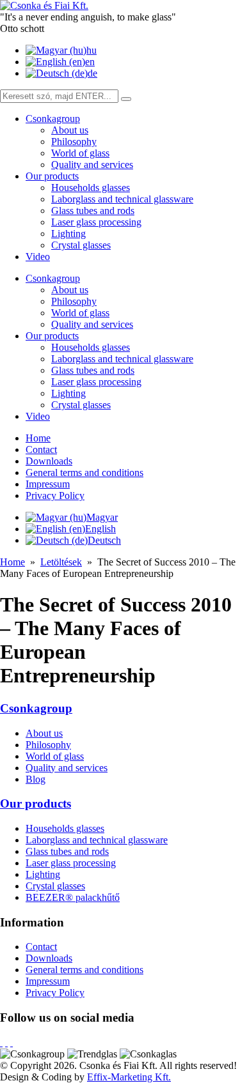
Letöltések (61, 562)
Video (38, 256)
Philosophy (74, 141)
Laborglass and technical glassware (122, 199)
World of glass (80, 153)
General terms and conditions (84, 472)
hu (91, 50)
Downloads (49, 461)
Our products (52, 176)
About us (69, 130)
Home (38, 438)
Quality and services (92, 164)
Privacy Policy (55, 495)
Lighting (68, 233)
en (90, 61)
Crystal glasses (81, 245)
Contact (41, 449)
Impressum (48, 484)
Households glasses (90, 187)
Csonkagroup (53, 118)
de (92, 73)
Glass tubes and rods (92, 210)
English (100, 528)
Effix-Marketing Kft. (129, 1076)
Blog (35, 779)
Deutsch (104, 540)
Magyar (102, 517)
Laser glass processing (96, 222)
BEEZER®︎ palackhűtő (73, 897)
